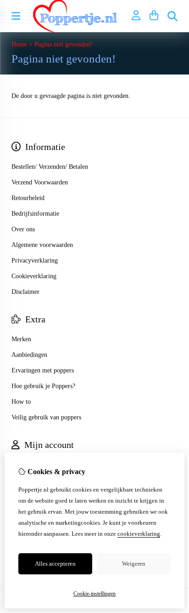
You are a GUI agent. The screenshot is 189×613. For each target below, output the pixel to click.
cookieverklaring (138, 533)
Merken (21, 339)
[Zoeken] (172, 16)
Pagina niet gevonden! (63, 44)
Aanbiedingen (29, 354)
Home (19, 44)
